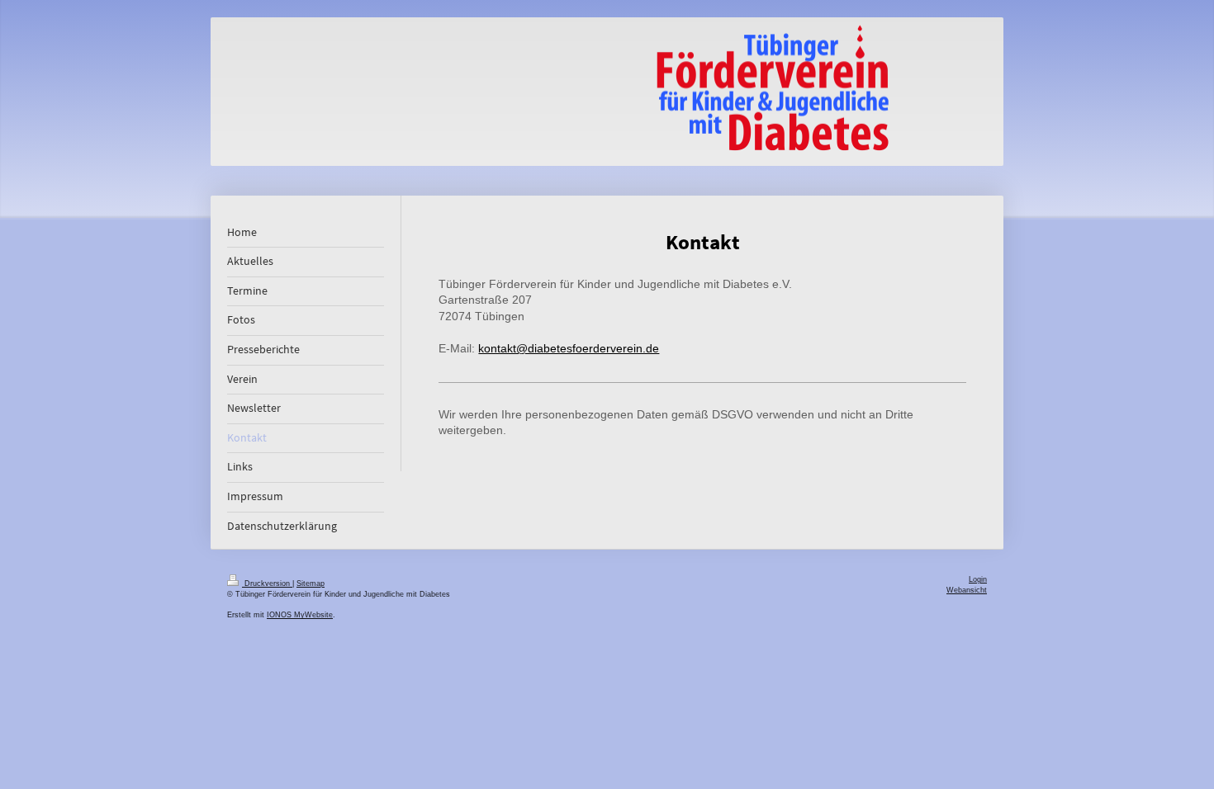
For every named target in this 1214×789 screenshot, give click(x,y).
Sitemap (310, 583)
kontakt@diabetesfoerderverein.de (568, 348)
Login (978, 579)
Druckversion (267, 583)
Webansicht (966, 590)
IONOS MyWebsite (300, 615)
